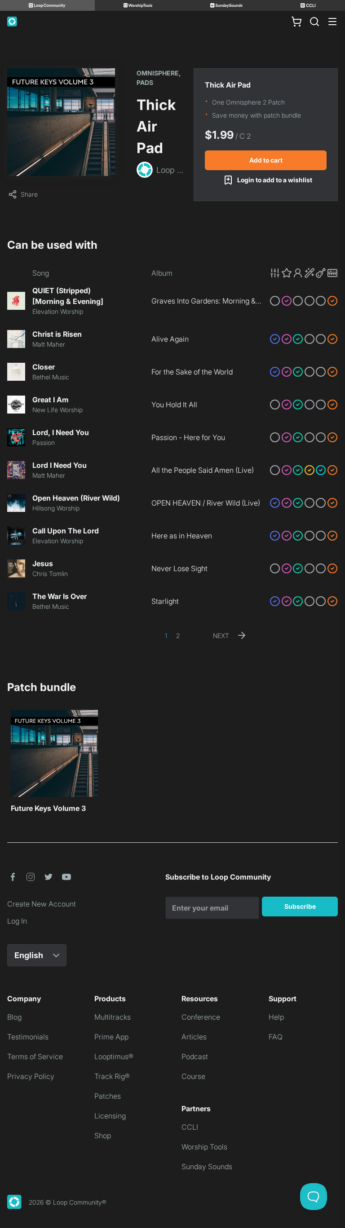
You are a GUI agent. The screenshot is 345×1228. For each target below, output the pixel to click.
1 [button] (166, 635)
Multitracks (112, 1016)
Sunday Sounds (206, 1166)
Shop (102, 1135)
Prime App (111, 1036)
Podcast (194, 1056)
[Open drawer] (332, 21)
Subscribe (300, 906)
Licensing (110, 1115)
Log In (17, 920)
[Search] (314, 21)
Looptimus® (113, 1056)
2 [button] (178, 635)
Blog (14, 1016)
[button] (304, 273)
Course (193, 1076)
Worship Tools (204, 1146)
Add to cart (266, 160)
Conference (200, 1016)
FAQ (276, 1036)
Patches (107, 1096)
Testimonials (28, 1036)
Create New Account (41, 903)
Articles (194, 1036)
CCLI (189, 1126)
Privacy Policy (30, 1076)
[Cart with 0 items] (296, 21)
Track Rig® (112, 1076)
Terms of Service (35, 1056)
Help (276, 1016)
